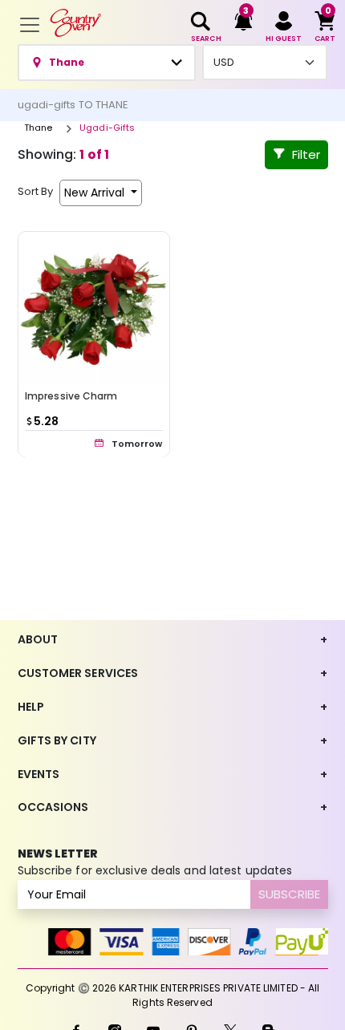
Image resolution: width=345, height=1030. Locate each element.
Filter (306, 154)
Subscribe (289, 894)
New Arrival (96, 193)
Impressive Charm (71, 395)
